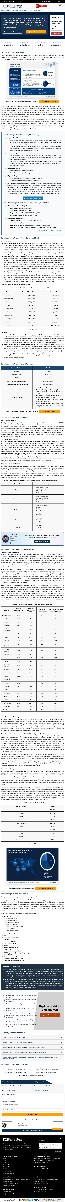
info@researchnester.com (41, 1162)
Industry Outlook (7, 1098)
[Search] (59, 2)
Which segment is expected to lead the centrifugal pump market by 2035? (24, 1052)
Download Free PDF (37, 32)
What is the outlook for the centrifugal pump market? (18, 1042)
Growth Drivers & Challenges (10, 1104)
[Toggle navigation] (59, 6)
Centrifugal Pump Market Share (46, 1072)
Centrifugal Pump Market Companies (32, 1075)
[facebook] (58, 1139)
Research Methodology (13, 32)
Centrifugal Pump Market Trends (17, 1072)
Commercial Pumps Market (42, 1086)
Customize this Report (42, 541)
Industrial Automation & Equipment (16, 10)
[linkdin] (60, 1139)
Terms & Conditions (8, 1173)
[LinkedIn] (10, 543)
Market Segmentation (8, 1109)
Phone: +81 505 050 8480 (10, 1183)
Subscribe (58, 1151)
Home (3, 10)
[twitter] (54, 1141)
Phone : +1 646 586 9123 (40, 1181)
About (5, 1)
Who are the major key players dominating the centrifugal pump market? (24, 1047)
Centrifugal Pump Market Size (16, 1069)
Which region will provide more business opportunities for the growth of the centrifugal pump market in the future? (30, 1057)
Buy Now (57, 33)
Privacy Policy (7, 1171)
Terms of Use (7, 1165)
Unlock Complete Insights (33, 198)
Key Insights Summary (9, 1101)
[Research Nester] (12, 6)
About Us (5, 1158)
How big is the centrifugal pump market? (15, 1037)
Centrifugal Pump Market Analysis (47, 1069)
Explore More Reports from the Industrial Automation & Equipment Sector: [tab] (24, 1082)
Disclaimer (6, 1169)
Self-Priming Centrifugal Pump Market (13, 1086)
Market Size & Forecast (9, 1107)
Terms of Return (7, 1167)
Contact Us (12, 1)
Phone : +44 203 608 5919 (41, 1169)
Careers (20, 1)
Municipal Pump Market (9, 1090)
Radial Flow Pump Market (41, 1090)
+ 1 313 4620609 (7, 1192)
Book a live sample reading (42, 1130)
